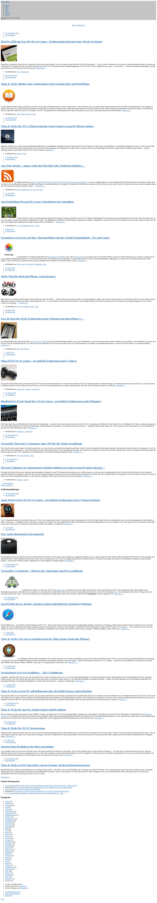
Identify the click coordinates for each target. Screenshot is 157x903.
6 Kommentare (10, 270)
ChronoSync (60, 590)
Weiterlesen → (41, 68)
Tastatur (7, 865)
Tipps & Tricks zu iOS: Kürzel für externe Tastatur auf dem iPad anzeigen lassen (45, 765)
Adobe (7, 801)
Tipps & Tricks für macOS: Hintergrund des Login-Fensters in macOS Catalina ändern (48, 785)
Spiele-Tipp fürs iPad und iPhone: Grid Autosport (28, 276)
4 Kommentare (10, 566)
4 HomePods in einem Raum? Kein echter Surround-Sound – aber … (42, 793)
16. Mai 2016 (9, 740)
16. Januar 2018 (10, 393)
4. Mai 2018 (9, 229)
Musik (7, 853)
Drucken (20, 480)
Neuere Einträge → (7, 485)
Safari (7, 859)
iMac (7, 9)
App (18, 190)
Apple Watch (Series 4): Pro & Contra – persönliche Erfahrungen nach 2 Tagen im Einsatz (50, 500)
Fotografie (20, 389)
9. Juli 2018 (9, 528)
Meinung (8, 852)
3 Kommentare (10, 35)
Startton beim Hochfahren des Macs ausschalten (27, 746)
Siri (6, 861)
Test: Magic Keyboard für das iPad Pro (27, 789)
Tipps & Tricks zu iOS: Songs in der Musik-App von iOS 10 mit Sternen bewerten (41, 791)
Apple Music (9, 811)
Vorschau (8, 875)
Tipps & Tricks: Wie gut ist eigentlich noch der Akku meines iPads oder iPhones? (45, 639)
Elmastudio (24, 888)
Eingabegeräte (10, 819)
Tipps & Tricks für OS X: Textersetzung (23, 728)
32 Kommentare (10, 77)
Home (3, 2)
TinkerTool (9, 869)
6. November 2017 (11, 459)
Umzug (7, 873)
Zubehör (8, 880)
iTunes (7, 836)
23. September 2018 (12, 493)
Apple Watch (9, 813)
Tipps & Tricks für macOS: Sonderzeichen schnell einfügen (33, 709)
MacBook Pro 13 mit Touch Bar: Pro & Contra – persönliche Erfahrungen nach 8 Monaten (51, 401)
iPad (6, 7)
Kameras (28, 389)
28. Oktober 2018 (11, 75)
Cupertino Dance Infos (13, 892)
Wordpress (8, 879)
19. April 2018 (10, 268)
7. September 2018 (11, 157)
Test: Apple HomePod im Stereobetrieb (22, 534)
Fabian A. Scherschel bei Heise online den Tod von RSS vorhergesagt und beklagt (58, 182)
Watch (7, 15)
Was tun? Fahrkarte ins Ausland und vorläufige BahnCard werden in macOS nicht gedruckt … (53, 467)
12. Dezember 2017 (11, 435)
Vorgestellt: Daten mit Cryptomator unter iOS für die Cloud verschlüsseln (41, 443)
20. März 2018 (10, 310)
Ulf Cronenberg (10, 785)
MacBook (20, 431)
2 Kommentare (10, 159)
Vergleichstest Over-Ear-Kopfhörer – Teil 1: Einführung (32, 672)
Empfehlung (25, 190)
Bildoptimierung (10, 815)
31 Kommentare (10, 120)
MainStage (8, 850)
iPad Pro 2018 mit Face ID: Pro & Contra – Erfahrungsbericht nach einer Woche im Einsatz (51, 41)
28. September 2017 (12, 597)
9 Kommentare (10, 354)
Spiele (32, 307)
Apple (7, 809)
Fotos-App (20, 264)
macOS (7, 13)
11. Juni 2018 (9, 193)
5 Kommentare (10, 495)
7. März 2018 (9, 352)
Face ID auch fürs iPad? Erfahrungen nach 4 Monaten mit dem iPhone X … (42, 318)
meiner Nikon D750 (54, 257)
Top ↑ (3, 899)
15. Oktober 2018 (11, 118)
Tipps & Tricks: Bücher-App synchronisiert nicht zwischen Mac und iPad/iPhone (45, 83)
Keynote (8, 840)
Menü (7, 2)
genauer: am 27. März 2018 (40, 341)
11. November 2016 (12, 703)
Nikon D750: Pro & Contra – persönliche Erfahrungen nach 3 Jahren (39, 360)
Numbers (8, 855)
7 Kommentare (10, 395)
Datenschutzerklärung (12, 894)
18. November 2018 (12, 33)
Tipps (34, 114)
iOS (6, 11)
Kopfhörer (8, 842)
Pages (7, 857)
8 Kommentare (10, 760)
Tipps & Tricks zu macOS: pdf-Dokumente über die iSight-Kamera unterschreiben (46, 691)
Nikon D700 (79, 257)
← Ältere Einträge (7, 483)
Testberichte (25, 72)
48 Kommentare (10, 742)
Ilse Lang (8, 789)
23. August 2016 (10, 722)
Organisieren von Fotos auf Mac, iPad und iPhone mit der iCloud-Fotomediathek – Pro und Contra (55, 237)
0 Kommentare (10, 195)
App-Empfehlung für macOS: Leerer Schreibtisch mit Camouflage (37, 201)
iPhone (7, 5)
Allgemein (8, 805)
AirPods (8, 803)
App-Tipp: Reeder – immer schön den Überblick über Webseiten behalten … (43, 165)
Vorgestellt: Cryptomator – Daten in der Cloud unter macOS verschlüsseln (42, 570)
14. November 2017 (12, 564)
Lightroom (38, 264)
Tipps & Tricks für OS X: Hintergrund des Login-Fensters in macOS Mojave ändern (47, 126)
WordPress (23, 886)
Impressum (8, 895)
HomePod (8, 826)
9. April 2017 (9, 632)
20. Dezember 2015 (11, 759)
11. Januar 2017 (10, 685)
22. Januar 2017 (10, 666)
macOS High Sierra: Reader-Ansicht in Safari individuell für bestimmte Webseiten (46, 604)
